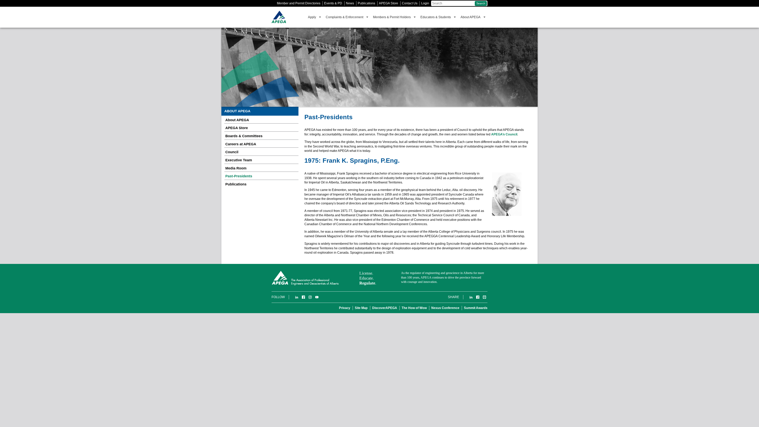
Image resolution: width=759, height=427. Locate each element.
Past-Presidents (238, 176)
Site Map (361, 308)
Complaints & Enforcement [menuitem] (344, 17)
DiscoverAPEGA (384, 308)
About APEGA (237, 120)
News (350, 3)
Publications (366, 3)
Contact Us (409, 3)
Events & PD (333, 3)
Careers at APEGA (240, 144)
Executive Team (238, 160)
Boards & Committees (243, 136)
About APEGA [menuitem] (471, 17)
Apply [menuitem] (312, 17)
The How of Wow (414, 308)
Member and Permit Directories (298, 3)
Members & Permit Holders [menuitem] (392, 17)
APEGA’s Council (504, 134)
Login (425, 3)
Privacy (344, 308)
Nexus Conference (445, 308)
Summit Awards (475, 308)
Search (480, 3)
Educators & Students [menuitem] (435, 17)
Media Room (235, 168)
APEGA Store (388, 3)
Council (231, 152)
